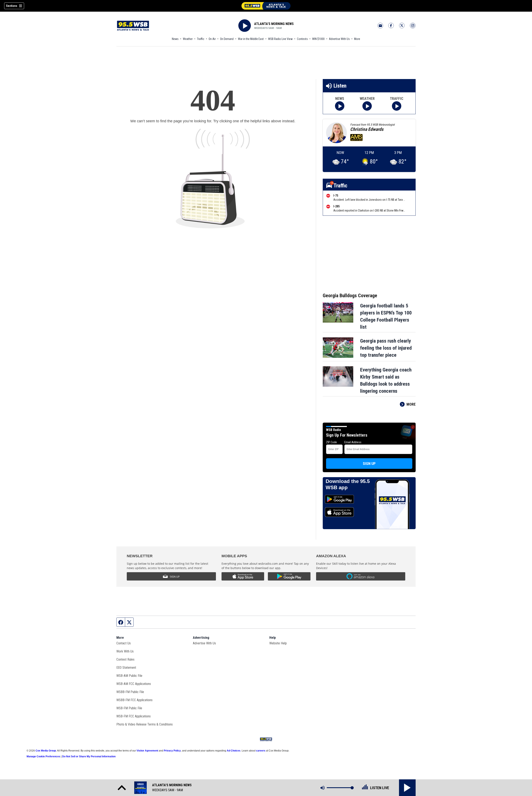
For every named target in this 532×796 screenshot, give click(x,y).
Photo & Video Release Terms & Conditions (144, 724)
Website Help (278, 643)
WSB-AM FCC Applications (133, 684)
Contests (302, 39)
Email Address (352, 442)
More (357, 39)
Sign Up (369, 463)
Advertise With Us (339, 39)
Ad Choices (233, 750)
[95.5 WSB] (266, 6)
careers (260, 750)
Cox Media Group (46, 750)
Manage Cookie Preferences (43, 756)
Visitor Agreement (147, 750)
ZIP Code (331, 442)
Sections (11, 5)
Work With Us (125, 651)
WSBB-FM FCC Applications (134, 700)
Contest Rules (125, 659)
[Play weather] (367, 106)
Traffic (200, 39)
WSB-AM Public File (129, 676)
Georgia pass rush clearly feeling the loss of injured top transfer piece (386, 348)
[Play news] (339, 106)
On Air (212, 39)
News (175, 39)
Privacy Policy (172, 750)
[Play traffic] (396, 106)
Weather (188, 39)
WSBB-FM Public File (130, 692)
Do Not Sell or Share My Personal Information (89, 756)
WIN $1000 (318, 39)
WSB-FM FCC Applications (133, 716)
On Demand (227, 39)
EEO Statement (126, 668)
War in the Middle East (251, 39)
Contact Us (123, 643)
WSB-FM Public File (129, 708)
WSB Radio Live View (280, 39)
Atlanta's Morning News (274, 24)
